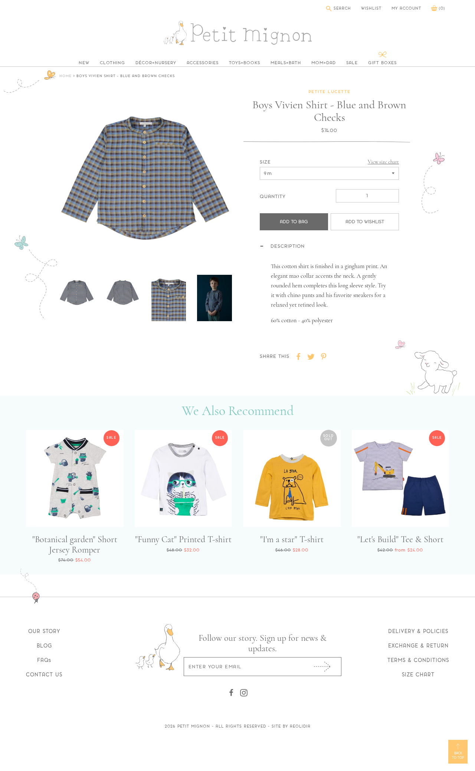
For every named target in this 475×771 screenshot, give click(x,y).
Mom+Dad (323, 62)
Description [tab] (288, 246)
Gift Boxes (382, 62)
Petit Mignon (193, 726)
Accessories (203, 62)
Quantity (273, 196)
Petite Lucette (329, 92)
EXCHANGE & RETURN (418, 646)
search (341, 8)
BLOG (44, 646)
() (441, 8)
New (84, 62)
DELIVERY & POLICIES (418, 631)
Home (65, 76)
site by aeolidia (291, 726)
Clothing (112, 62)
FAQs (44, 660)
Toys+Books (244, 62)
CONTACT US (44, 675)
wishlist (371, 8)
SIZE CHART (418, 675)
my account (406, 8)
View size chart (383, 162)
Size (265, 162)
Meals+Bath (286, 62)
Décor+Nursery (155, 62)
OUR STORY (44, 631)
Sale (352, 62)
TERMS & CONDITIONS (418, 660)
